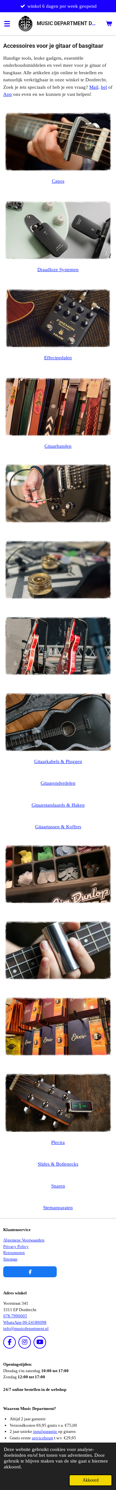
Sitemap (10, 1259)
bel (104, 87)
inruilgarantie (45, 1431)
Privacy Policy (16, 1246)
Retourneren (14, 1252)
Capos (58, 181)
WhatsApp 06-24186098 (24, 1322)
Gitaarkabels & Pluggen (58, 761)
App (7, 94)
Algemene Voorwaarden (23, 1240)
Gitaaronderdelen (58, 783)
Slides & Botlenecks (58, 1164)
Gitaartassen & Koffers (58, 826)
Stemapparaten (58, 1207)
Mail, (94, 87)
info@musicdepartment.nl (26, 1328)
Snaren (58, 1186)
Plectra (58, 1142)
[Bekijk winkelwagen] (109, 23)
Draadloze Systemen (58, 269)
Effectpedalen (58, 357)
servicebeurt (42, 1437)
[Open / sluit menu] (7, 23)
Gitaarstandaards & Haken (58, 805)
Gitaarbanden (58, 446)
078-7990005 (15, 1315)
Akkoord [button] (90, 1480)
